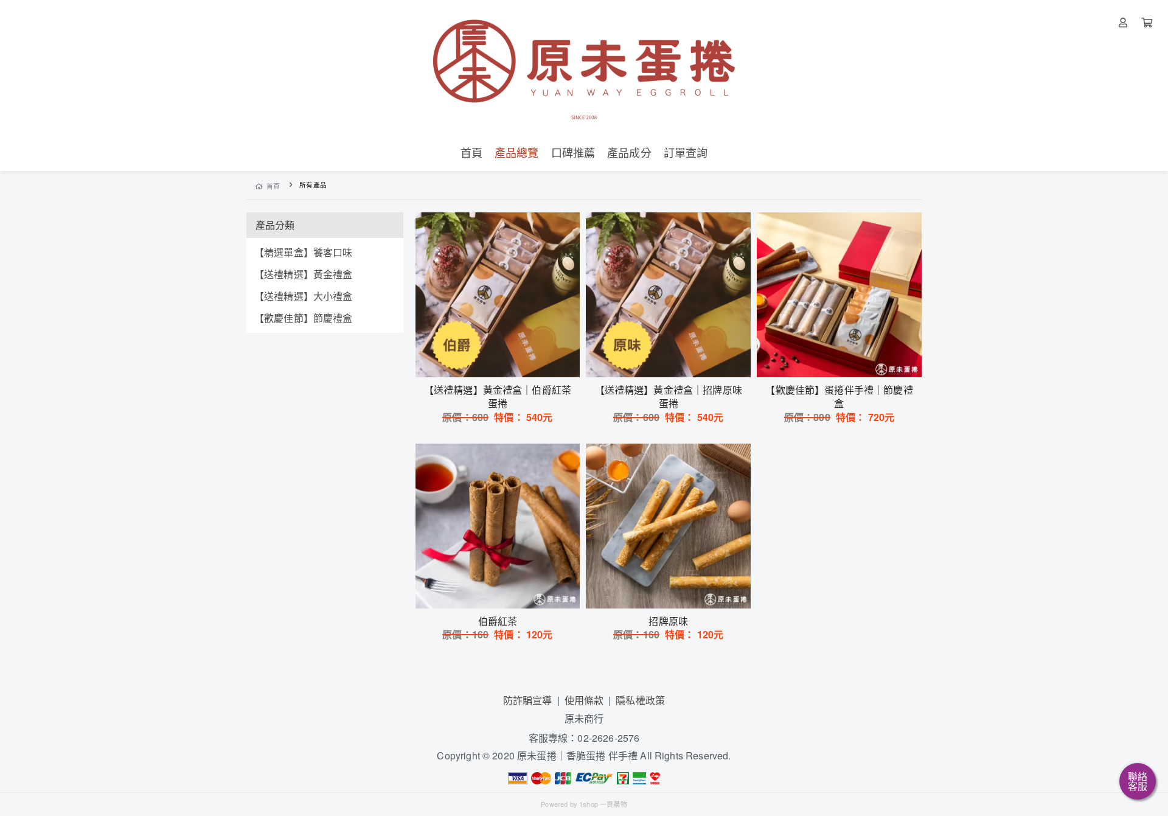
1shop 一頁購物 (603, 804)
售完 (497, 591)
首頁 (273, 185)
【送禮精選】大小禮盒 (303, 296)
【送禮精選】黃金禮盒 (303, 274)
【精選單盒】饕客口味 (303, 252)
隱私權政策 (640, 700)
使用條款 (584, 700)
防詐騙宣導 (527, 700)
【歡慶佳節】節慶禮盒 (303, 318)
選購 (503, 360)
